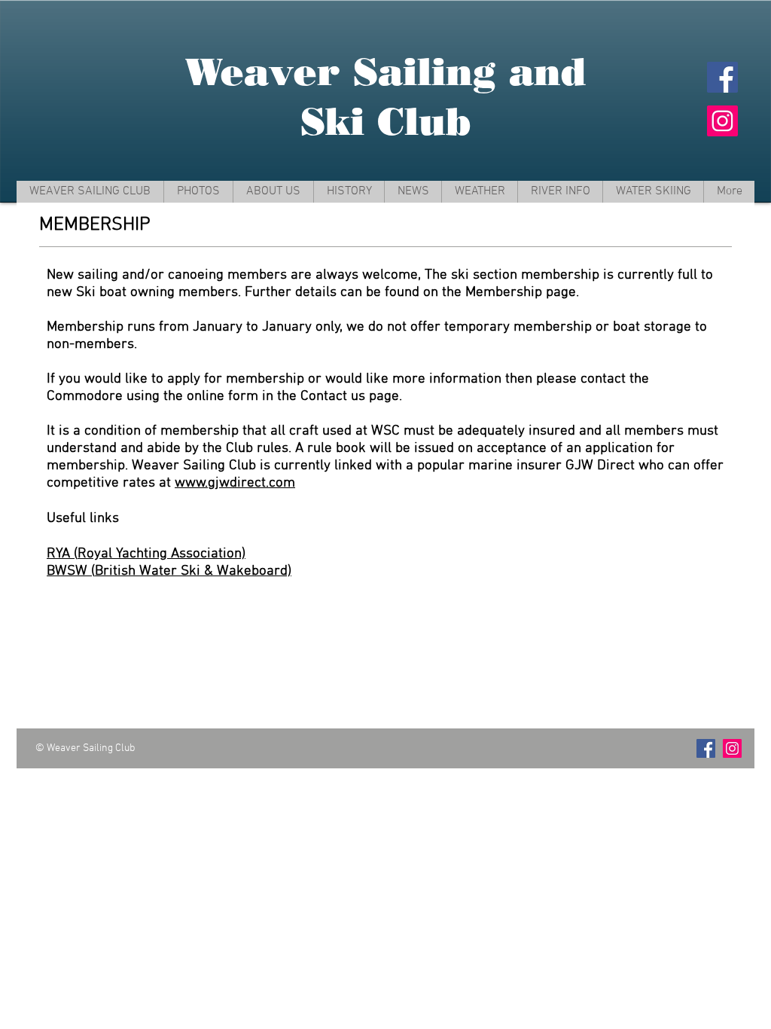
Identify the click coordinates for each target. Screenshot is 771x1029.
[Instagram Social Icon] (722, 120)
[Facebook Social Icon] (722, 77)
